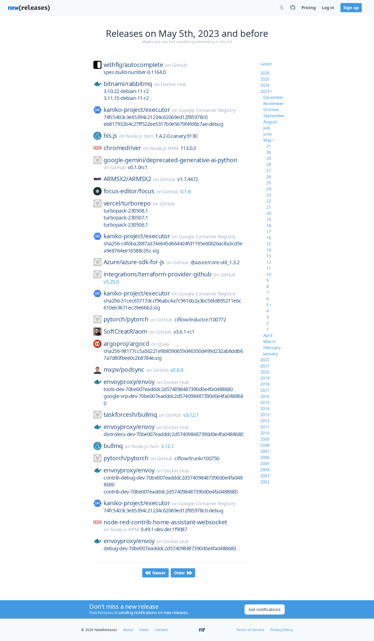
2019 (264, 378)
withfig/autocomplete (133, 64)
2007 (264, 451)
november (273, 103)
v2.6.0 (176, 369)
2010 (264, 433)
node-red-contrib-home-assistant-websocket (165, 522)
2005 (264, 463)
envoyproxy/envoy (129, 381)
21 (268, 207)
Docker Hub (173, 84)
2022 (264, 360)
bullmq (113, 446)
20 (268, 213)
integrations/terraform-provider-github (157, 274)
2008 (264, 445)
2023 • (266, 91)
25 (268, 183)
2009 (264, 439)
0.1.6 (185, 191)
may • (268, 140)
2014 (264, 408)
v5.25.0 (111, 281)
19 (268, 219)
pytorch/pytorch (126, 319)
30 (268, 152)
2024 (264, 85)
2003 (264, 476)
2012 (264, 421)
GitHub (179, 65)
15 (268, 244)
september (274, 115)
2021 (264, 366)
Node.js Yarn (139, 136)
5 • (268, 305)
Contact (161, 629)
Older (179, 573)
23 (268, 195)
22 (268, 201)
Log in (328, 7)
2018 (264, 384)
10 (268, 274)
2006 (264, 457)
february (272, 347)
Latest (266, 64)
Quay (163, 344)
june (267, 134)
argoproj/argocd (126, 343)
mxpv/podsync (124, 369)
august (270, 122)
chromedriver (122, 148)
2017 (264, 390)
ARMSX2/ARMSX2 (127, 179)
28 (268, 164)
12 (268, 262)
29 (268, 158)
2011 (264, 427)
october (271, 109)
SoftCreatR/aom (125, 331)
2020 (264, 372)
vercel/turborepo (127, 203)
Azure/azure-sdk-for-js (134, 262)
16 (268, 238)
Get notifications (265, 609)
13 (268, 256)
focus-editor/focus (129, 191)
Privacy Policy (281, 629)
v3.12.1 (191, 414)
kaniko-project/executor (137, 109)
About (128, 629)
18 (268, 225)
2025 (264, 79)
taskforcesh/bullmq (130, 414)
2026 (264, 73)
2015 (264, 402)
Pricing (308, 7)
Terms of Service (250, 629)
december (273, 97)
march (269, 341)
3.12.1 (167, 446)
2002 (264, 482)
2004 (264, 469)
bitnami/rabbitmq (128, 83)
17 (268, 231)
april (267, 335)
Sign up (351, 7)
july (266, 128)
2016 (264, 396)
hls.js (110, 135)
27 (268, 170)
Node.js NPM (164, 148)
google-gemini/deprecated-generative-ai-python (170, 160)
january (270, 353)
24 (268, 189)
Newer (159, 573)
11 (268, 268)
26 (268, 177)
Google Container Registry (207, 110)
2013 (264, 415)
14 (268, 250)
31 (268, 146)
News (144, 629)
